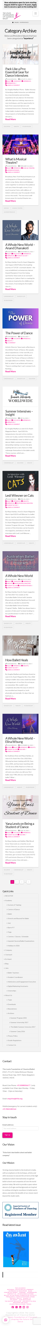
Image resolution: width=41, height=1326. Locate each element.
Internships (12, 991)
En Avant (8, 959)
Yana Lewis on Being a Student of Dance (19, 825)
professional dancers (24, 503)
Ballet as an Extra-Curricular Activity (20, 1295)
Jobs (7, 968)
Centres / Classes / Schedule (18, 936)
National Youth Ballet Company (20, 1289)
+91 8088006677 (24, 1085)
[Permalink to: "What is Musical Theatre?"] (21, 145)
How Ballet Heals (16, 660)
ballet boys (17, 254)
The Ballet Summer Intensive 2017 (23, 1027)
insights (9, 341)
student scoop (21, 256)
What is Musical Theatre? (15, 160)
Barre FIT (11, 927)
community (17, 81)
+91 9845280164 (10, 1109)
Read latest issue (12, 1224)
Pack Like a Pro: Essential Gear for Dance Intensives (17, 72)
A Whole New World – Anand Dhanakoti (20, 246)
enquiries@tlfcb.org (14, 1099)
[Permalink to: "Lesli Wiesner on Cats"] (21, 481)
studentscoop (26, 126)
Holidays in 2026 (13, 946)
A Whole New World (19, 576)
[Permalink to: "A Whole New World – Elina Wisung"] (21, 724)
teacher (22, 749)
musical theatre (28, 168)
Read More (10, 119)
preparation (10, 83)
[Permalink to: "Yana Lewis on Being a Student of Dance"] (21, 807)
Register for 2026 (20, 1302)
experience (27, 81)
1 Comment (11, 343)
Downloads (12, 1004)
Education (7, 126)
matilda (6, 208)
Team (10, 1000)
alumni (9, 747)
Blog (6, 964)
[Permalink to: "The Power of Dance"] (21, 318)
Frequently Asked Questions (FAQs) (20, 1296)
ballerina (7, 869)
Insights (16, 126)
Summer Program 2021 (19, 1018)
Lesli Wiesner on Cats (19, 495)
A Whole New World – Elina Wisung (20, 740)
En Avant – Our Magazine (20, 1299)
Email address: (8, 1125)
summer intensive (12, 170)
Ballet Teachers (13, 973)
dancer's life (21, 296)
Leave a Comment (13, 85)
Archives (11, 1013)
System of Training (14, 905)
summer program (9, 212)
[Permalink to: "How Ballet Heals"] (21, 646)
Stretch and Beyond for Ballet (18, 918)
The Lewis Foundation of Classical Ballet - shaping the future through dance (20, 1319)
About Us (8, 995)
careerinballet (9, 296)
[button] (35, 13)
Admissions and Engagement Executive (22, 982)
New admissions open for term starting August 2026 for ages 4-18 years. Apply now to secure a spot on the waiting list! (20, 4)
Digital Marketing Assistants (18, 986)
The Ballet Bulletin (13, 1301)
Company (8, 950)
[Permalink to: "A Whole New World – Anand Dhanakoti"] (21, 230)
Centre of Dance (14, 909)
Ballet (8, 81)
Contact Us (12, 1045)
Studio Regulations (14, 1040)
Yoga (9, 932)
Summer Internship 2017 (19, 1022)
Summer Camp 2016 (18, 1031)
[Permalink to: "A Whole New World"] (21, 561)
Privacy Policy (13, 1036)
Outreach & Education (18, 1291)
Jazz (9, 923)
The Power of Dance (19, 333)
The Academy (20, 1288)
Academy (8, 900)
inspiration (10, 256)
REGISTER (9, 896)
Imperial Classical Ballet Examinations (21, 941)
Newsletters (12, 1009)
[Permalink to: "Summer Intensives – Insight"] (21, 397)
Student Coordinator (15, 977)
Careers (22, 1292)
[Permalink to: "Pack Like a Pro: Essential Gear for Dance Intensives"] (21, 54)
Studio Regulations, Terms (20, 1304)
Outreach (8, 955)
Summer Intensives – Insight (19, 413)
